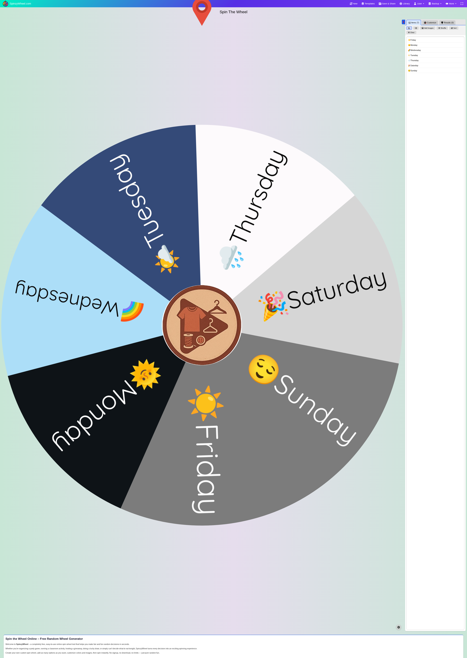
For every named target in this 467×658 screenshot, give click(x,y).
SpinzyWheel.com (20, 3)
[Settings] (398, 627)
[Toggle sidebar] (403, 22)
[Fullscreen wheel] (462, 3)
